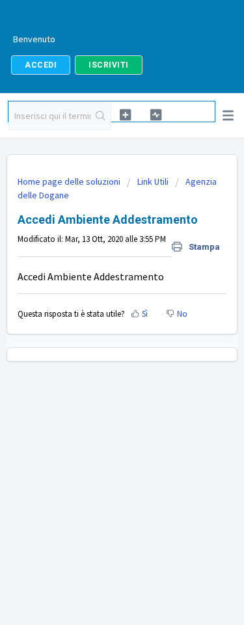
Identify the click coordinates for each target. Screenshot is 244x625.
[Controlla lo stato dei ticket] (155, 115)
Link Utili (153, 181)
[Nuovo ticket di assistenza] (125, 115)
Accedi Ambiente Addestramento (91, 276)
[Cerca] (100, 116)
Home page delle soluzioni (70, 181)
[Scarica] (98, 302)
